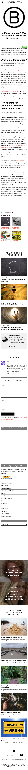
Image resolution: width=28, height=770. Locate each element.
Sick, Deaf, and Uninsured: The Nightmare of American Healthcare (12, 328)
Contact (4, 766)
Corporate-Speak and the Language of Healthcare (13, 280)
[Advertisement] (14, 543)
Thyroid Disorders (5, 513)
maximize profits (20, 160)
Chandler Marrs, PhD (16, 38)
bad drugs (10, 145)
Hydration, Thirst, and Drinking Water (11, 712)
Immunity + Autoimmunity (7, 496)
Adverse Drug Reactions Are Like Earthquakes (13, 660)
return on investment (17, 153)
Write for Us (9, 766)
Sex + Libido (4, 511)
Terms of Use (19, 765)
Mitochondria (4, 503)
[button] (21, 755)
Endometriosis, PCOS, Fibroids (8, 490)
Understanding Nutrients (6, 516)
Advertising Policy (5, 764)
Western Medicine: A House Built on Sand (12, 637)
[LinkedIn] (12, 347)
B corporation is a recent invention (11, 91)
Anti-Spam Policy (13, 764)
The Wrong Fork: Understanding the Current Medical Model (13, 686)
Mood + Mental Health (6, 506)
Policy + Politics (4, 508)
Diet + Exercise (4, 485)
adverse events (17, 145)
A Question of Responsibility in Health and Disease (12, 739)
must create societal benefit (15, 71)
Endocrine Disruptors (6, 488)
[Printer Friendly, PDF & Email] (24, 45)
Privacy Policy (21, 764)
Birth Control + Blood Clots (7, 483)
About (24, 765)
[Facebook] (10, 347)
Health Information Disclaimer (8, 765)
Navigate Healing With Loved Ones (12, 304)
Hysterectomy (4, 493)
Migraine (3, 501)
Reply (8, 373)
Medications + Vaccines (6, 498)
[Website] (14, 347)
